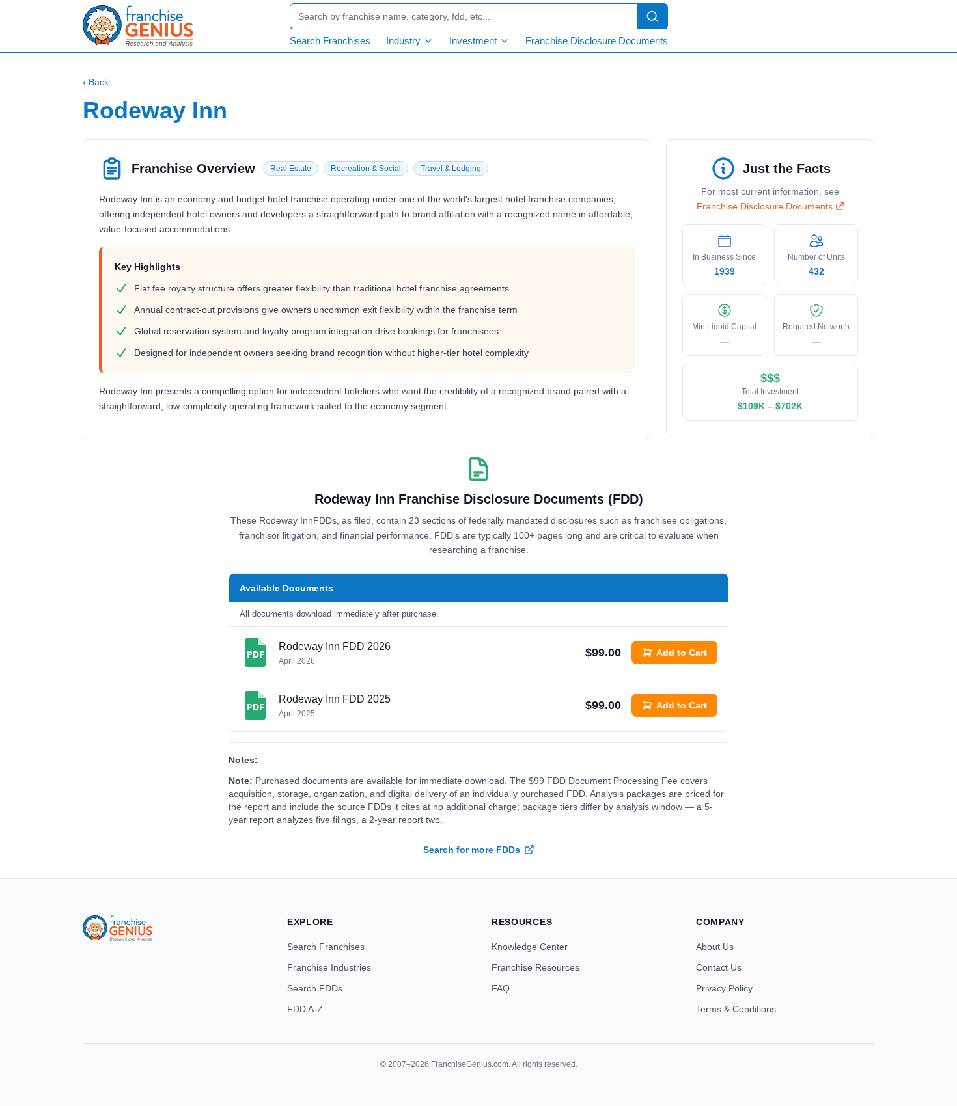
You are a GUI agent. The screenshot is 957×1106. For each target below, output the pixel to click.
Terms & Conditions (736, 1009)
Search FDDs (314, 988)
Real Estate (290, 168)
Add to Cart (681, 652)
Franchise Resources (535, 967)
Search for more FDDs (471, 849)
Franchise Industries (329, 967)
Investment (473, 40)
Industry (403, 40)
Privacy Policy (724, 988)
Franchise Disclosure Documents (596, 40)
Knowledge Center (530, 946)
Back (96, 82)
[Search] (652, 16)
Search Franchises (330, 40)
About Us (715, 946)
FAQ (501, 988)
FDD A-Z (305, 1009)
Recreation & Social (366, 168)
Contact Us (719, 967)
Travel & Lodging (451, 168)
